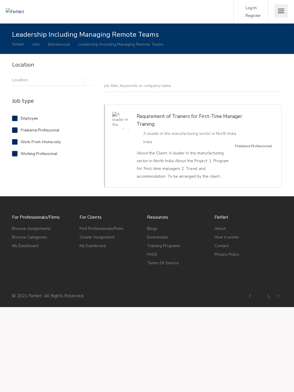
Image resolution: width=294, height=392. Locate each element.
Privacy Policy (226, 254)
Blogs (152, 228)
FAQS (152, 254)
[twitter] (278, 296)
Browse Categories (29, 237)
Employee (29, 118)
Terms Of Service (163, 263)
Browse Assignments (31, 228)
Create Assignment (97, 237)
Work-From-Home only (41, 142)
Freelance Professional (40, 130)
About (220, 228)
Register (252, 15)
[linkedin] (268, 296)
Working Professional (39, 153)
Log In (251, 8)
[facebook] (250, 296)
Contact (221, 246)
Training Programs (163, 246)
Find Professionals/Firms (101, 228)
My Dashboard (25, 246)
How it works (226, 237)
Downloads (157, 237)
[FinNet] (37, 4)
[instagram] (259, 296)
